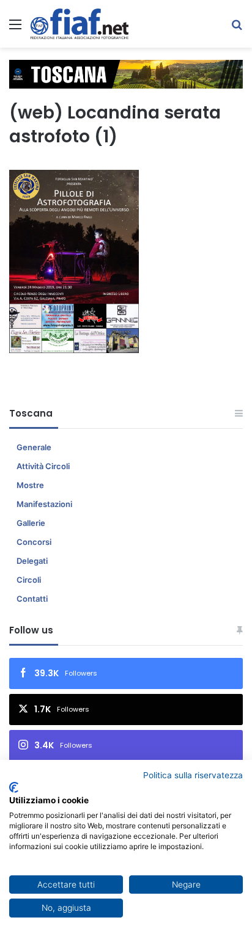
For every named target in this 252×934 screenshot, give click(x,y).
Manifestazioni (44, 504)
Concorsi (34, 542)
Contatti (32, 599)
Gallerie (31, 523)
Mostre (30, 485)
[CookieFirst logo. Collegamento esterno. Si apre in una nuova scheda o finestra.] (13, 787)
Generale (34, 447)
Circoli (29, 580)
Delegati (32, 561)
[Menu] (15, 28)
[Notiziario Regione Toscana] (79, 24)
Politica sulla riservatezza (193, 775)
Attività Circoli (43, 466)
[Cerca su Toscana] (237, 28)
